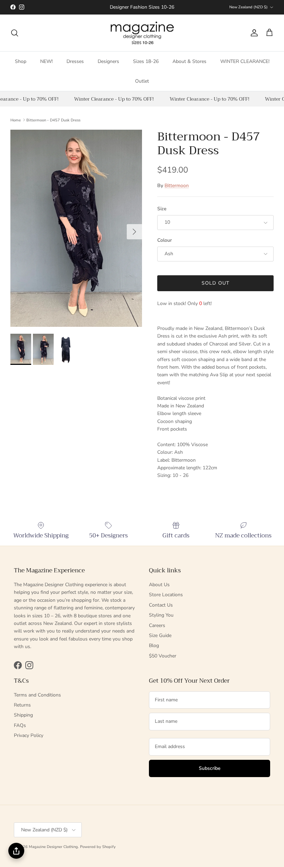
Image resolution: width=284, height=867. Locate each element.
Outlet (142, 81)
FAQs (20, 725)
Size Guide (160, 635)
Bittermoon (177, 185)
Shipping (23, 715)
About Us (159, 584)
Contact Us (161, 605)
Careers (157, 625)
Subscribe (210, 768)
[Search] (14, 33)
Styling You (161, 615)
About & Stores (189, 61)
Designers (108, 61)
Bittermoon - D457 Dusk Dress (53, 119)
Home (15, 119)
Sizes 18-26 (146, 61)
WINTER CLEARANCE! (244, 61)
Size (162, 208)
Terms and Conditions (37, 695)
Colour (164, 240)
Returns (22, 705)
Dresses (75, 61)
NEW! (46, 61)
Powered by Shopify (98, 846)
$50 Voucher (162, 656)
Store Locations (166, 594)
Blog (154, 645)
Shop (20, 61)
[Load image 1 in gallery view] (76, 228)
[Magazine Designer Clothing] (142, 33)
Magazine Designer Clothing (53, 846)
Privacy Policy (28, 735)
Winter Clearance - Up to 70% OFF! (112, 99)
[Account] (252, 33)
